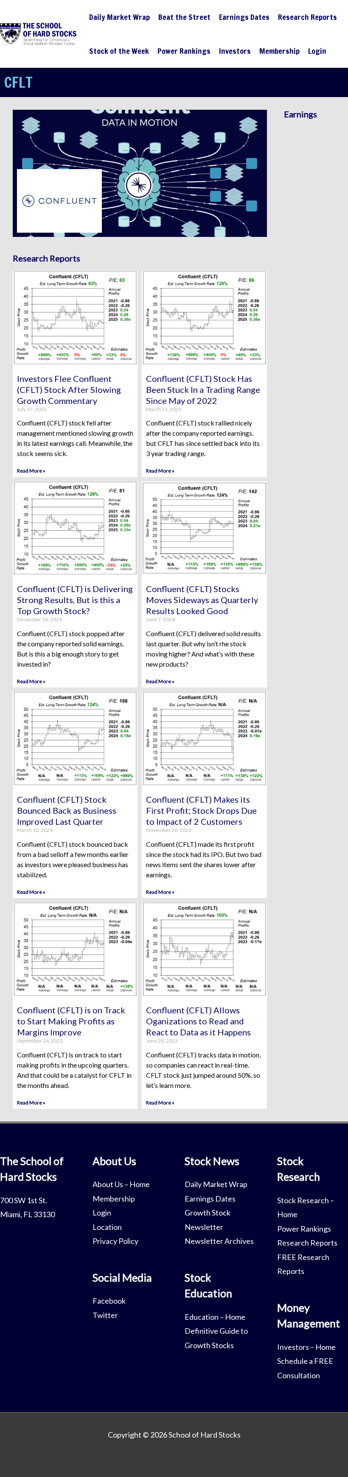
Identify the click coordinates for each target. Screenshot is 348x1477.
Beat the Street (184, 16)
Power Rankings (183, 50)
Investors (235, 50)
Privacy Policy (115, 1241)
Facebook (109, 1300)
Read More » (31, 470)
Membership (279, 50)
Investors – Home (306, 1347)
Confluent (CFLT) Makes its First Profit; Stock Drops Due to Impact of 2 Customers (201, 810)
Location (107, 1227)
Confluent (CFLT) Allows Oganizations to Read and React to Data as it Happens (198, 1021)
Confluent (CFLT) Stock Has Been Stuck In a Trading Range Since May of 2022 (203, 389)
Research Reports (307, 16)
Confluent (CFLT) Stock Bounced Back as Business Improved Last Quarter (66, 810)
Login (317, 50)
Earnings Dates (244, 16)
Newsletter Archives (219, 1241)
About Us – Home (121, 1184)
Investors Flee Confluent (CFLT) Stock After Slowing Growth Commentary (69, 389)
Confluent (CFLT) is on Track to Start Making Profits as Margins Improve (71, 1021)
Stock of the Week (119, 50)
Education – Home (215, 1316)
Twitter (105, 1315)
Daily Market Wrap (119, 16)
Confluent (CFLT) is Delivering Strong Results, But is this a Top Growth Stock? (75, 600)
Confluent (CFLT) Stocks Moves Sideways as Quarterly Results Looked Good (202, 600)
